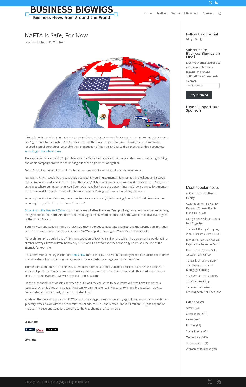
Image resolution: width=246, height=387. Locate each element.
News (61, 42)
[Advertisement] (203, 128)
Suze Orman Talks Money (202, 275)
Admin (32, 42)
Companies (193, 313)
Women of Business (184, 13)
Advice (190, 308)
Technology (193, 337)
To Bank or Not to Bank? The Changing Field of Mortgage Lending (201, 265)
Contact (208, 13)
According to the (45, 210)
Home (148, 13)
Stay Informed (199, 95)
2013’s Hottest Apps (198, 281)
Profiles (161, 13)
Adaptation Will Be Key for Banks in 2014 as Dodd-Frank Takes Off (202, 208)
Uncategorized (195, 343)
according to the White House (43, 151)
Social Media (194, 331)
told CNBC (79, 255)
